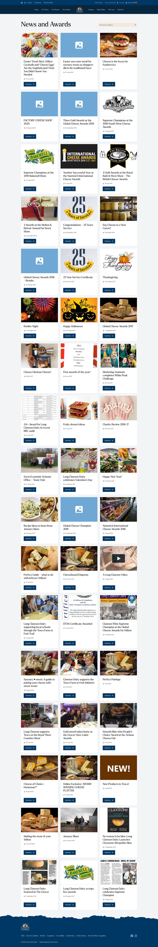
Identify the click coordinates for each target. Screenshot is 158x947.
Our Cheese (66, 10)
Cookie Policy (70, 936)
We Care (111, 10)
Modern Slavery (81, 936)
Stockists (42, 936)
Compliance (51, 936)
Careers (29, 3)
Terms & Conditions (32, 936)
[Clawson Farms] (79, 9)
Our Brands (55, 10)
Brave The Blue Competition (97, 936)
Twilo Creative (54, 942)
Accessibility (60, 936)
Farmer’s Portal (48, 3)
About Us (120, 10)
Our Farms (45, 10)
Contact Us (38, 3)
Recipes (91, 10)
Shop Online (101, 10)
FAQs (23, 936)
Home (36, 10)
